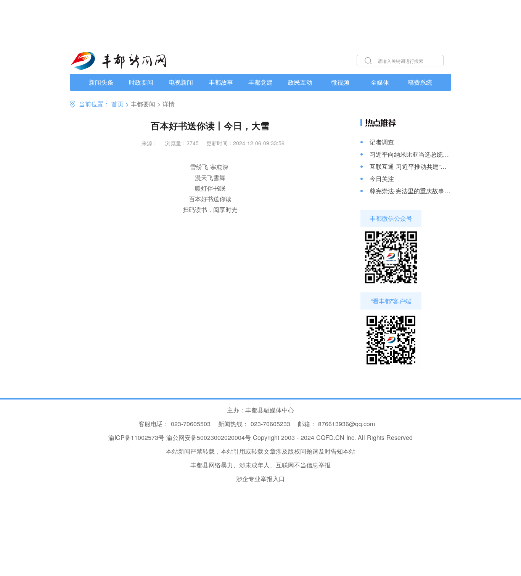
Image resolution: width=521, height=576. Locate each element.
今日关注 (382, 178)
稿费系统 (420, 82)
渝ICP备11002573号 (136, 437)
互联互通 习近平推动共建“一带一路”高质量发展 (410, 166)
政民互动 (300, 82)
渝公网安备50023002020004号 (208, 437)
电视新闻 (181, 82)
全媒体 (380, 82)
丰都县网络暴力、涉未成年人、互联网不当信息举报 (260, 464)
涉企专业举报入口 (260, 478)
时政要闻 (141, 82)
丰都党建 (260, 82)
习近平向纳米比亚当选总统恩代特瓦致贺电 (410, 154)
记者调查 (382, 142)
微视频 (340, 82)
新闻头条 (101, 82)
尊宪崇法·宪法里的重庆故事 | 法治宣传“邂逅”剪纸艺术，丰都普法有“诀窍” (410, 191)
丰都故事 (221, 82)
